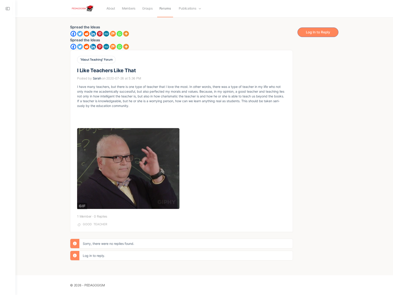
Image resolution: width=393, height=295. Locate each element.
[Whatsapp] (119, 34)
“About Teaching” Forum (96, 59)
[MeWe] (106, 34)
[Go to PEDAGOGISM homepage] (83, 8)
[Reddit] (86, 34)
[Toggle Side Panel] (7, 8)
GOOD (87, 224)
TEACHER (100, 224)
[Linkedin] (93, 34)
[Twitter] (80, 34)
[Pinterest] (100, 34)
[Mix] (113, 34)
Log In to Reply (318, 32)
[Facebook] (73, 34)
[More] (126, 34)
